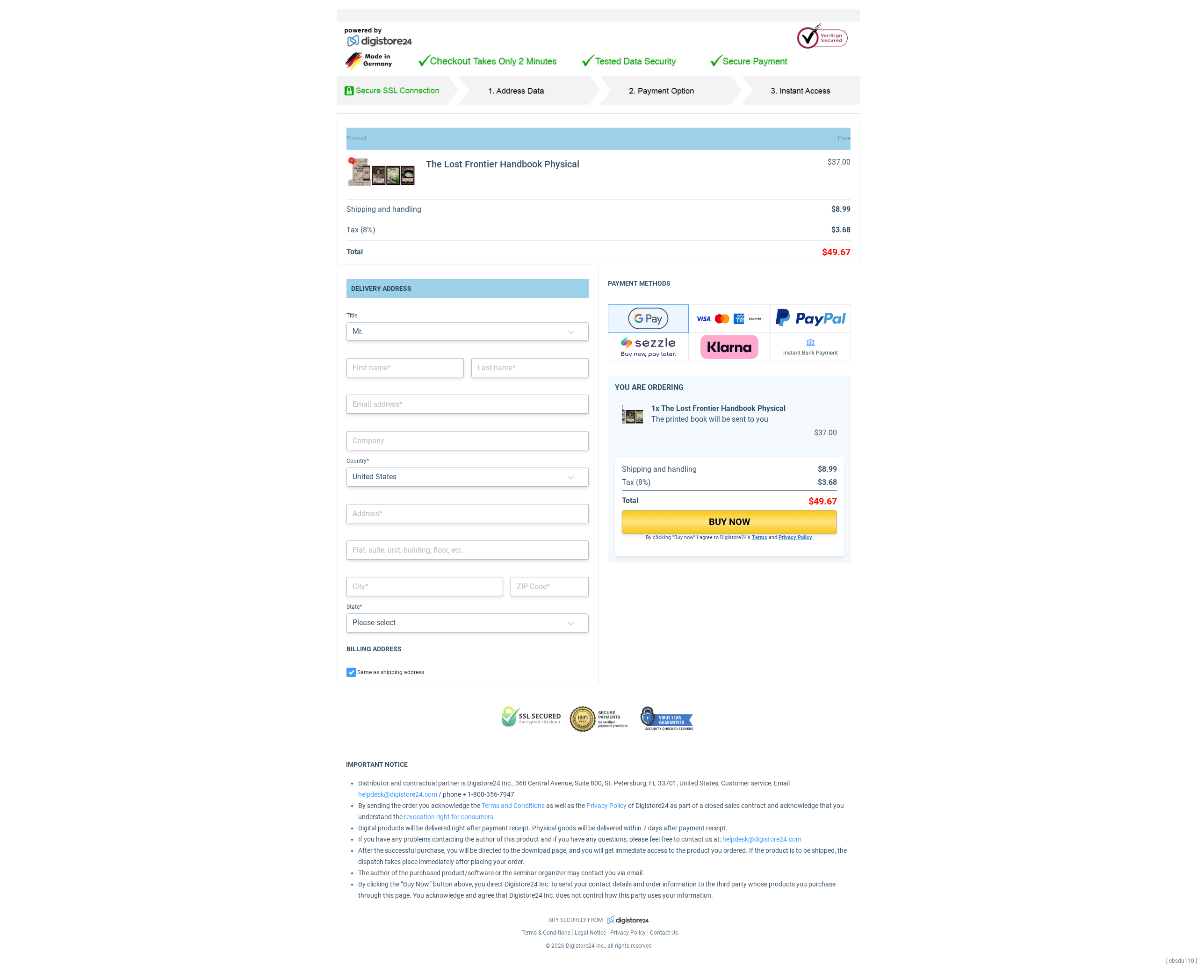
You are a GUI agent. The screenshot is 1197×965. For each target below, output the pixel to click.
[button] (571, 331)
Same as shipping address (390, 672)
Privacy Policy (795, 537)
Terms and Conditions (513, 805)
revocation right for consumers (448, 817)
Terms (759, 537)
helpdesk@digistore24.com (397, 794)
